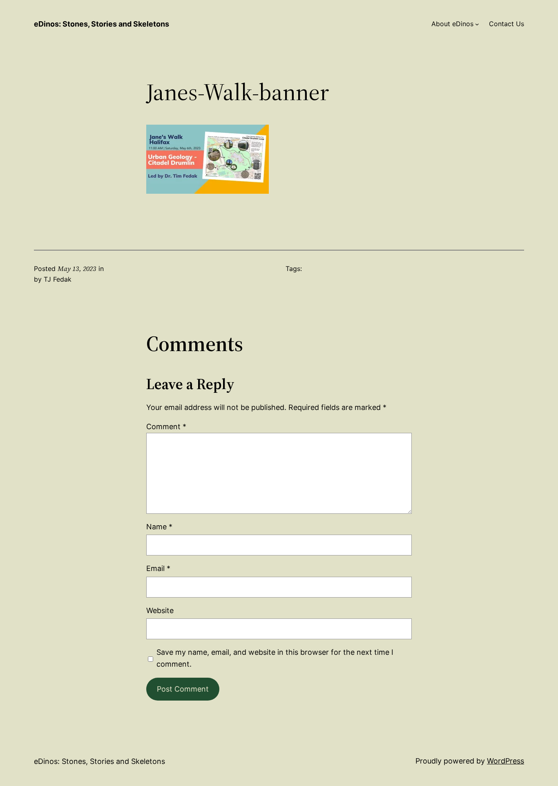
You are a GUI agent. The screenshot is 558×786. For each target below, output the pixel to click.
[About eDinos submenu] (477, 24)
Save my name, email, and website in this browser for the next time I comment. (274, 658)
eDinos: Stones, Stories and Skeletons (101, 24)
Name (159, 526)
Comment (166, 426)
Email (158, 568)
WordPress (505, 761)
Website (160, 610)
